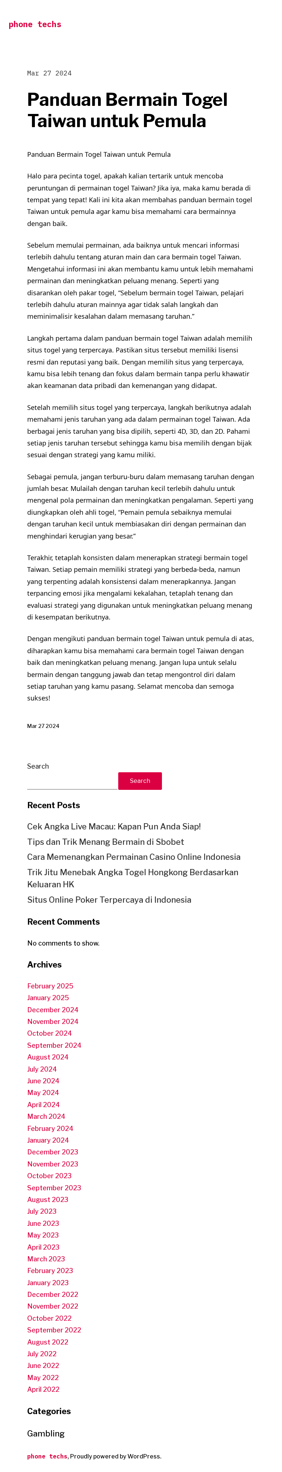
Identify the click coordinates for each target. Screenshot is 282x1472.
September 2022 (54, 1330)
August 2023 (47, 1199)
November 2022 (52, 1306)
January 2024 (48, 1140)
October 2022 (49, 1318)
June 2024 (43, 1081)
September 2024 (54, 1045)
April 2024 (43, 1105)
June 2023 (43, 1223)
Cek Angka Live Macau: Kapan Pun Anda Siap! (114, 826)
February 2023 (50, 1271)
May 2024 (43, 1092)
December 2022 (52, 1294)
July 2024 (42, 1069)
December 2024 (53, 1010)
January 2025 (48, 998)
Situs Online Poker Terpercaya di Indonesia (109, 900)
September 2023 (54, 1188)
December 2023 (52, 1152)
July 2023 (42, 1211)
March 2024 (46, 1116)
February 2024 (50, 1128)
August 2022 (47, 1342)
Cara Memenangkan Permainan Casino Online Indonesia (134, 857)
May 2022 (43, 1378)
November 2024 (53, 1021)
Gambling (46, 1433)
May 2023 (43, 1235)
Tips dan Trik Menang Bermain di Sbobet (105, 842)
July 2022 (42, 1354)
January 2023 (48, 1283)
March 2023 (46, 1259)
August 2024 (48, 1057)
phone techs (35, 24)
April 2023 (43, 1247)
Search (38, 766)
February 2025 (50, 986)
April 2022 (43, 1389)
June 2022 (43, 1365)
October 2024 (49, 1033)
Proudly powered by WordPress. (116, 1456)
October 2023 (49, 1176)
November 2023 (52, 1164)
